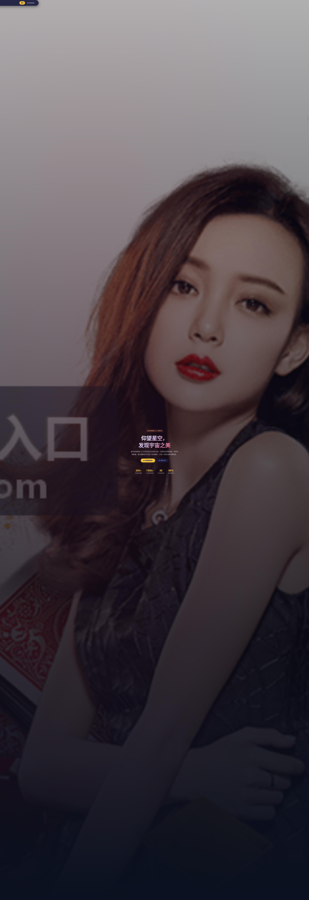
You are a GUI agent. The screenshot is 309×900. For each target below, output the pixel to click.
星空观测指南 (30, 3)
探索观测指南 (148, 460)
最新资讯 (163, 460)
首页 (22, 3)
